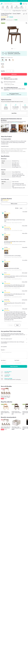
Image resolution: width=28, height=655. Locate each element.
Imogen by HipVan (7, 139)
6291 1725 (7, 375)
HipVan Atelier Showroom (12, 87)
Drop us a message (8, 378)
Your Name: (3, 360)
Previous (11, 325)
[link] (14, 107)
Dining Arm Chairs (7, 10)
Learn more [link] (6, 109)
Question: (3, 349)
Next (17, 325)
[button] (21, 4)
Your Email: (17, 360)
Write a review (14, 203)
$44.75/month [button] (9, 19)
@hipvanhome (15, 122)
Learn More (14, 113)
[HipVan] (1, 4)
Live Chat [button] (7, 371)
